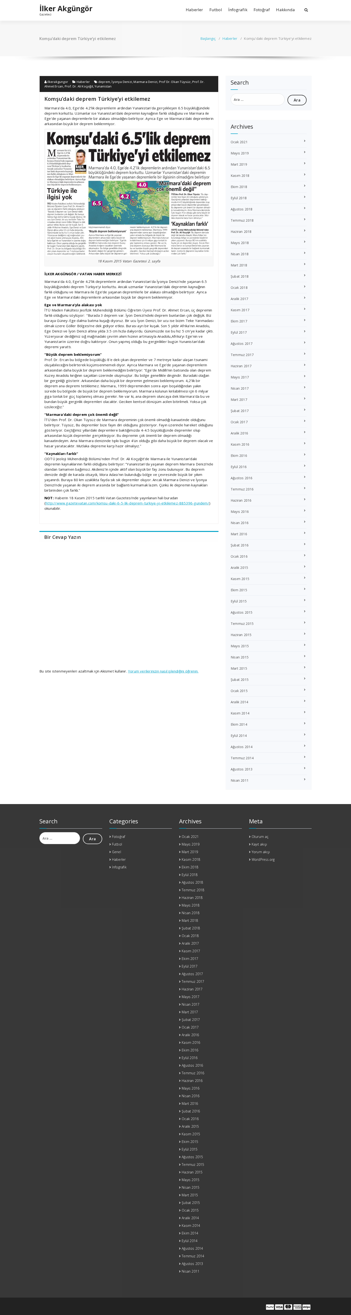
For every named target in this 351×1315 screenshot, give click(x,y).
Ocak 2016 (239, 556)
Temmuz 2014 (242, 758)
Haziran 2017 (241, 366)
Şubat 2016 (240, 545)
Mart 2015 (239, 668)
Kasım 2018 (240, 175)
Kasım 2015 (240, 578)
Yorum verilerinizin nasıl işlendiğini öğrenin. (163, 671)
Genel (116, 852)
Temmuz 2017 (242, 354)
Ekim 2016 (239, 455)
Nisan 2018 (240, 254)
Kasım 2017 (240, 310)
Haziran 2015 (241, 634)
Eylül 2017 (239, 332)
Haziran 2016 (241, 500)
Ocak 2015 (239, 690)
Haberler (194, 9)
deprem (104, 82)
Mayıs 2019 (240, 153)
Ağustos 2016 (241, 478)
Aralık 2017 (239, 298)
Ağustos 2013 (241, 769)
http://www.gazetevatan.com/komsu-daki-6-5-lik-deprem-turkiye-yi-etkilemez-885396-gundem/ (127, 503)
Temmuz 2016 (242, 489)
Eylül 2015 (239, 601)
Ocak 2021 (239, 142)
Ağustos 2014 (241, 746)
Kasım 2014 (240, 713)
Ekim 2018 (239, 186)
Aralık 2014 (239, 702)
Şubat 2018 (240, 276)
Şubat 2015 (240, 679)
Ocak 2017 (239, 422)
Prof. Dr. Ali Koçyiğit (79, 86)
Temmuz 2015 (242, 623)
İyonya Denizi (122, 82)
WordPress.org (263, 859)
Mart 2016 (239, 534)
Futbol (215, 9)
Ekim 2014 (239, 724)
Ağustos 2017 (241, 343)
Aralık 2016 (239, 433)
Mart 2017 (239, 399)
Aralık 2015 (239, 567)
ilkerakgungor (57, 82)
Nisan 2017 (240, 388)
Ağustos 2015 (241, 612)
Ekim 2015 (239, 590)
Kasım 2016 (240, 444)
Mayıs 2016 (240, 511)
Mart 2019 (239, 164)
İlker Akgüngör (65, 8)
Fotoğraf (262, 9)
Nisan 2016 (240, 522)
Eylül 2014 (239, 735)
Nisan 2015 (240, 657)
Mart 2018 (239, 265)
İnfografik (237, 9)
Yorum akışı (261, 852)
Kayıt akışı (259, 844)
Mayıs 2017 (240, 377)
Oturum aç (260, 836)
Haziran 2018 (241, 231)
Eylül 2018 (239, 198)
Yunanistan (103, 86)
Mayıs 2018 (240, 242)
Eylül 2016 (239, 466)
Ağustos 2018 (241, 209)
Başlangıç (208, 38)
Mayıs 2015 (240, 646)
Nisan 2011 (240, 780)
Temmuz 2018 (242, 220)
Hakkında (285, 9)
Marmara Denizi (145, 82)
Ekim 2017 (239, 321)
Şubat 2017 (240, 410)
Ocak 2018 (239, 287)
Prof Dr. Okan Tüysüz (175, 82)
